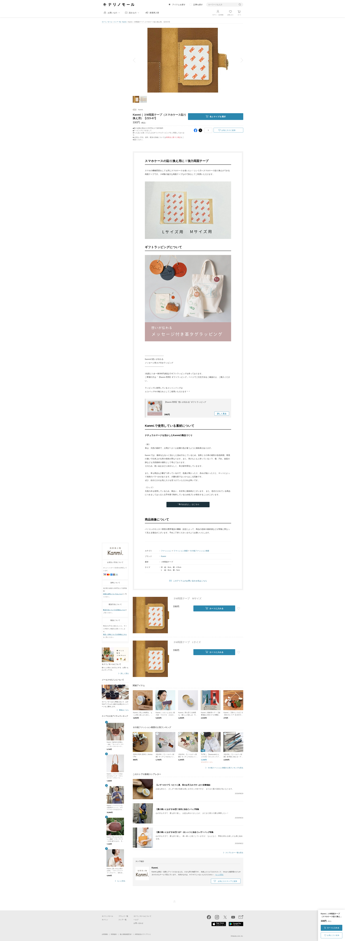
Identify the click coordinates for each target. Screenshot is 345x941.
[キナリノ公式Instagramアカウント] (217, 917)
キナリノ (105, 920)
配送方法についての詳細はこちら (114, 610)
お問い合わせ (138, 923)
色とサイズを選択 (218, 116)
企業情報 (105, 934)
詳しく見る (125, 673)
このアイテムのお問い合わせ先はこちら (190, 581)
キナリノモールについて (142, 916)
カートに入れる (333, 928)
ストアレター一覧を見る (234, 853)
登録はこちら (124, 710)
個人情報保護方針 (126, 934)
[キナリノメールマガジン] (241, 917)
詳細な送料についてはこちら (112, 594)
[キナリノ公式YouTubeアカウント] (233, 917)
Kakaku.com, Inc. (237, 936)
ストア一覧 (117, 22)
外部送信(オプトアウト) (143, 934)
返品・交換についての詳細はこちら (115, 634)
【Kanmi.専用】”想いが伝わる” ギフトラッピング (185, 402)
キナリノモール (107, 22)
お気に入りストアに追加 (227, 881)
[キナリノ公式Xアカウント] (225, 917)
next (240, 60)
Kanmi (163, 556)
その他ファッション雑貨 (199, 551)
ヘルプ (136, 920)
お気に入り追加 (333, 935)
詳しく (222, 414)
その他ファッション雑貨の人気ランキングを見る (225, 768)
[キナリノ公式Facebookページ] (209, 917)
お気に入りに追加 (228, 130)
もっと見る (121, 881)
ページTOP (174, 902)
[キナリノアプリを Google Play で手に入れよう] (236, 925)
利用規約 (114, 934)
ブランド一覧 (123, 916)
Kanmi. (124, 22)
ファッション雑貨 (181, 551)
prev (136, 60)
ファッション (166, 551)
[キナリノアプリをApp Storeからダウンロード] (218, 925)
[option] (188, 60)
